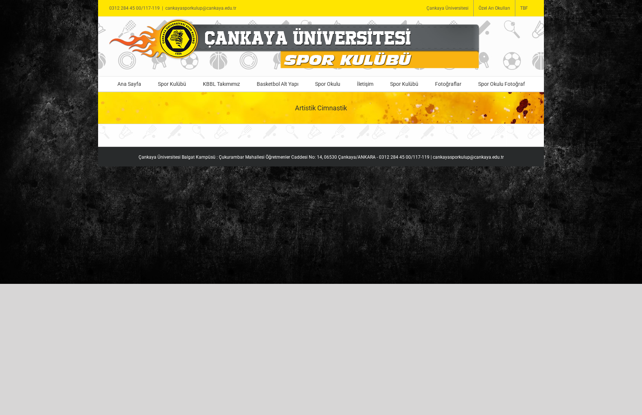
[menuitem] (447, 8)
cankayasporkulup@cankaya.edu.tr (200, 8)
